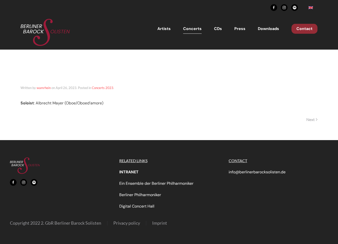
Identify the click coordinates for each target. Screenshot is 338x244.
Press (239, 28)
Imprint (159, 223)
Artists (164, 28)
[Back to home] (45, 32)
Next (310, 119)
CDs (218, 28)
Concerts (192, 28)
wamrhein (44, 88)
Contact (304, 28)
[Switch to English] (310, 7)
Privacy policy (126, 223)
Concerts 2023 (102, 88)
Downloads (268, 28)
